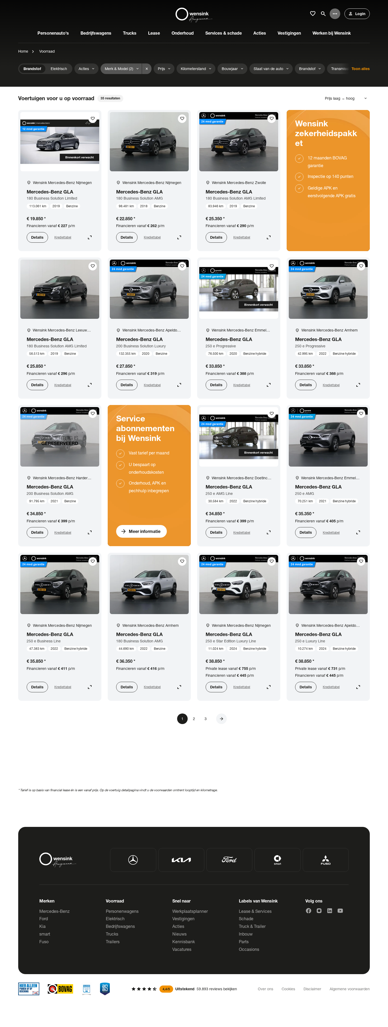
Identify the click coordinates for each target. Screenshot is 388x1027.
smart (44, 933)
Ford (43, 918)
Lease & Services (255, 911)
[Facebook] (308, 911)
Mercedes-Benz (54, 911)
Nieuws (179, 933)
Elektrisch (115, 918)
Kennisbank (183, 941)
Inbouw (246, 933)
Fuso (44, 941)
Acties (178, 926)
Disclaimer (312, 989)
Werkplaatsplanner (190, 911)
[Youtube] (340, 911)
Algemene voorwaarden (350, 989)
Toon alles (361, 68)
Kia (42, 926)
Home (23, 51)
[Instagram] (319, 911)
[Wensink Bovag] (60, 989)
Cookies (288, 989)
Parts (244, 941)
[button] (221, 718)
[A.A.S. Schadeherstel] (105, 989)
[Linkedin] (330, 911)
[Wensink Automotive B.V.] (194, 13)
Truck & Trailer (252, 926)
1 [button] (182, 718)
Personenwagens (122, 911)
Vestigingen (183, 918)
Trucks (112, 933)
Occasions (249, 949)
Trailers (113, 941)
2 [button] (194, 718)
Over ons (265, 989)
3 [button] (206, 718)
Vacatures (181, 949)
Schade (246, 918)
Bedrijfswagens (120, 926)
